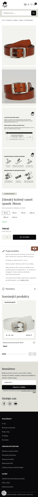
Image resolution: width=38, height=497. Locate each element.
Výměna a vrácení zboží (10, 451)
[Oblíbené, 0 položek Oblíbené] (31, 4)
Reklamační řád (7, 463)
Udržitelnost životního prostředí (13, 479)
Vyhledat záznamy (33, 13)
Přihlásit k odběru (19, 387)
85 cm (6, 213)
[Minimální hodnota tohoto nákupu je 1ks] (3, 237)
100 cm (32, 213)
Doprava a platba (8, 459)
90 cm (15, 213)
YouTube (15, 404)
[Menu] (25, 4)
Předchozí (30, 354)
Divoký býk (9, 20)
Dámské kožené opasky (31, 20)
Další (34, 354)
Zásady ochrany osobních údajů (12, 467)
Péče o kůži (6, 483)
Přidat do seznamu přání (34, 342)
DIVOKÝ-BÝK (22, 208)
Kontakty (5, 440)
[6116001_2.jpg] (19, 86)
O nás (4, 424)
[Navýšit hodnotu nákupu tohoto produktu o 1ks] (10, 237)
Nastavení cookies (4, 493)
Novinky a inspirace (8, 428)
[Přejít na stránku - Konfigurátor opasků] (34, 249)
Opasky (21, 20)
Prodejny (5, 436)
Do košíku (26, 237)
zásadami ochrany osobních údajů (28, 391)
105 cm (5, 217)
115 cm (14, 217)
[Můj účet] (28, 4)
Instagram (10, 404)
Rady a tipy (5, 432)
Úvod (3, 20)
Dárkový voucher (7, 487)
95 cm (23, 213)
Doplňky (15, 20)
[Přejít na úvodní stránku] (5, 5)
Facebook (4, 404)
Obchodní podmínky (9, 455)
